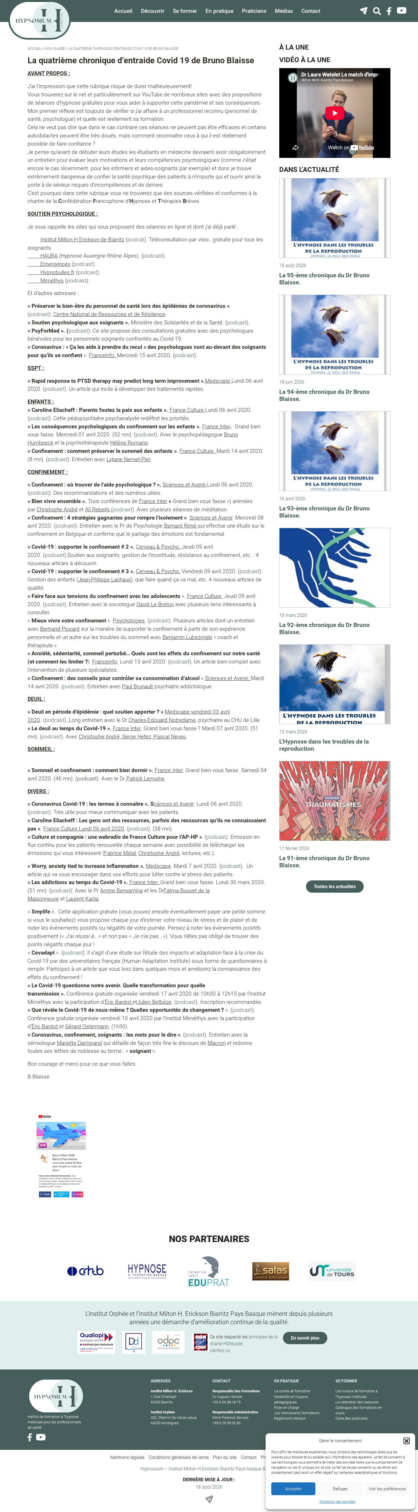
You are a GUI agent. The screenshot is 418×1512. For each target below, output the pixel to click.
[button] (406, 1441)
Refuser (340, 1488)
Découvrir (152, 11)
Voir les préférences (387, 1488)
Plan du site (225, 1457)
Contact (310, 11)
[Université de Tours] (332, 1271)
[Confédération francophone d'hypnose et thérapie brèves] (86, 1271)
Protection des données (337, 1502)
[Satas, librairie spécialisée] (270, 1271)
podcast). (84, 264)
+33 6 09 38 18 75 (226, 1402)
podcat (135, 239)
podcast (153, 256)
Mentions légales (127, 1457)
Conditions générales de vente (179, 1457)
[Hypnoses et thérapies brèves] (147, 1271)
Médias (284, 11)
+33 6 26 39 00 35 (226, 1423)
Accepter (293, 1488)
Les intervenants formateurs (297, 1413)
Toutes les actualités (335, 886)
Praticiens (254, 11)
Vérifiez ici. (220, 1350)
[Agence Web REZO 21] (209, 1499)
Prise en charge (286, 1407)
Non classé (55, 49)
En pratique (219, 11)
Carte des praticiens (352, 1418)
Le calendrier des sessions (357, 1402)
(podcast (64, 525)
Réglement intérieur (290, 1418)
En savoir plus (305, 1338)
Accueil (123, 11)
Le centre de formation (292, 1391)
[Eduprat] (209, 1271)
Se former (185, 11)
